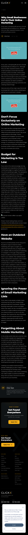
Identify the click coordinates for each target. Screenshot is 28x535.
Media (2, 464)
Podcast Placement (19, 462)
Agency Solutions (5, 478)
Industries (3, 466)
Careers (2, 460)
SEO (16, 456)
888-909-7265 (5, 502)
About (2, 456)
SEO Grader (17, 478)
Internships (3, 462)
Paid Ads (17, 458)
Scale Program (18, 476)
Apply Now (14, 422)
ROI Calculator (18, 480)
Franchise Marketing (5, 468)
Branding (17, 466)
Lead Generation (18, 468)
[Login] (22, 3)
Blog (4, 9)
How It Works (4, 470)
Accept (14, 525)
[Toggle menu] (25, 2)
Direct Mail (17, 470)
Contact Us (3, 458)
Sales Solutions (4, 476)
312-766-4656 (16, 502)
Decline (14, 528)
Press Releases (18, 464)
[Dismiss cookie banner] (22, 507)
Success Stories (18, 484)
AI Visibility (17, 460)
